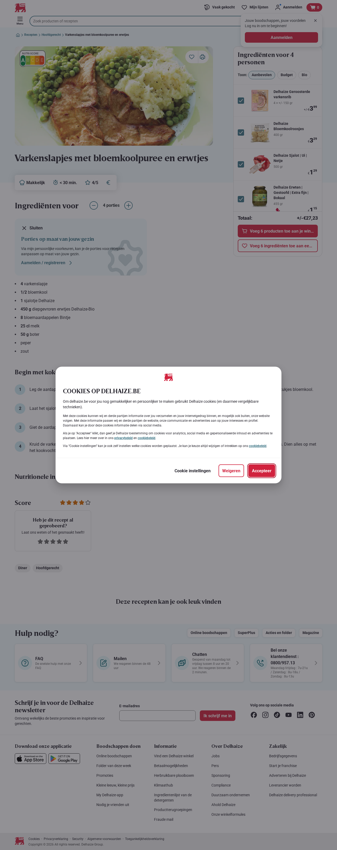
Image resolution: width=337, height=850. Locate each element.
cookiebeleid (146, 438)
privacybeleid (123, 438)
